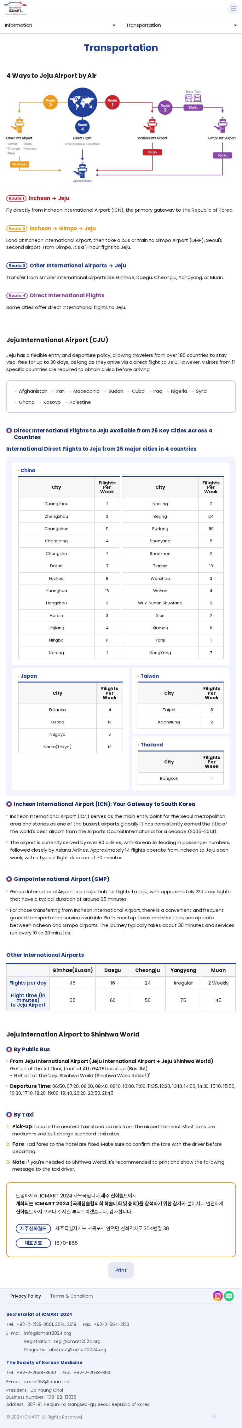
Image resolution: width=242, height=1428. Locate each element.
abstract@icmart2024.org (77, 1349)
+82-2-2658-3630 (36, 1372)
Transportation (143, 25)
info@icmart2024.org (47, 1333)
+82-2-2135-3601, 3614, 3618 (46, 1324)
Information (18, 25)
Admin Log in (214, 1415)
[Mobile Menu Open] (233, 8)
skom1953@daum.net (47, 1382)
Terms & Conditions (72, 1296)
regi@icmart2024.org (77, 1341)
